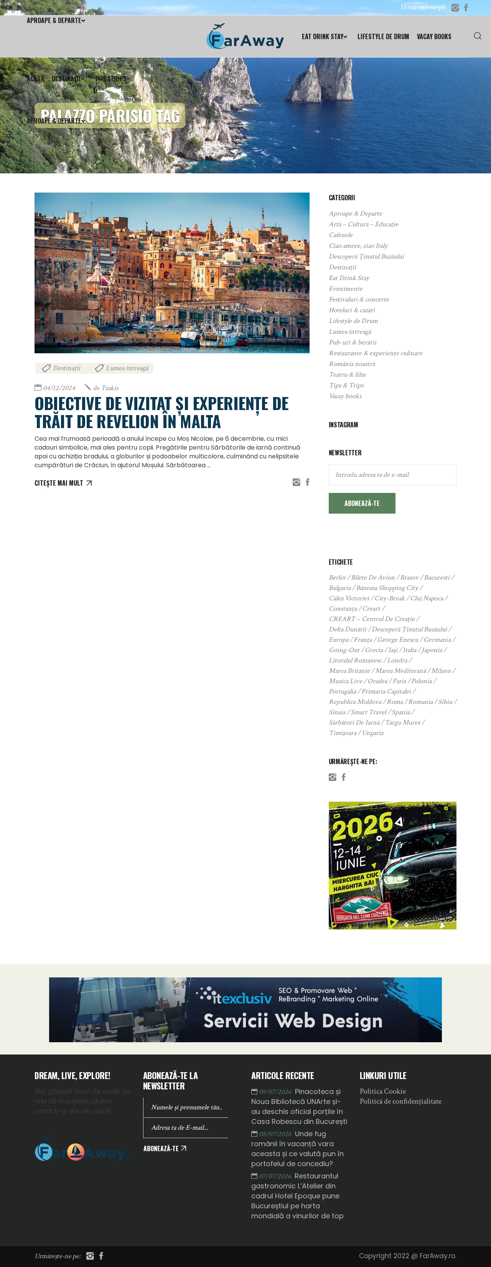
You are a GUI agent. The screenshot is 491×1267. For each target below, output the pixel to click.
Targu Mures (402, 722)
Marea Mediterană (400, 670)
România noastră (352, 363)
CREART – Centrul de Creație (372, 619)
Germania (437, 639)
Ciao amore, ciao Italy (358, 245)
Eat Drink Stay (349, 278)
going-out (344, 650)
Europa (338, 639)
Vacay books (345, 396)
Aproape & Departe (355, 213)
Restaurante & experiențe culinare (375, 353)
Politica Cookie (383, 1091)
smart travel (368, 712)
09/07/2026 (276, 1091)
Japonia (432, 650)
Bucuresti (437, 577)
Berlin (337, 577)
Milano (441, 670)
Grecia (374, 650)
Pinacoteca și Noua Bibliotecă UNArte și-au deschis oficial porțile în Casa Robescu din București (299, 1106)
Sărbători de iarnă (354, 722)
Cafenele (341, 235)
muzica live (345, 681)
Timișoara (342, 732)
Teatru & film (347, 374)
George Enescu (397, 639)
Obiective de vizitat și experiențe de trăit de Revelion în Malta (161, 411)
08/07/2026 (276, 1134)
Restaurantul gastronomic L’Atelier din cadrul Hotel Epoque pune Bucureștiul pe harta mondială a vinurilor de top (297, 1196)
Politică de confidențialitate (401, 1101)
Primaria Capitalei (386, 691)
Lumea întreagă (127, 368)
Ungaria (372, 732)
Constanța (343, 608)
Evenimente (345, 288)
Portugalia (342, 691)
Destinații (66, 368)
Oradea (377, 681)
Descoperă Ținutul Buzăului (366, 256)
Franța (363, 639)
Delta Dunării (347, 629)
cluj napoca (426, 598)
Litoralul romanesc (355, 660)
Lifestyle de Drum (353, 320)
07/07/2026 (276, 1176)
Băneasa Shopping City (387, 587)
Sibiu (445, 701)
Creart (371, 608)
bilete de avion (373, 577)
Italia (409, 650)
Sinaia (337, 712)
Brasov (409, 577)
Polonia (421, 681)
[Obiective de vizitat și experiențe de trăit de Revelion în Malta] (172, 273)
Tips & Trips (346, 385)
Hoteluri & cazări (352, 310)
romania (420, 701)
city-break (389, 598)
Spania (401, 712)
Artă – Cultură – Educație (363, 224)
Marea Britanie (349, 670)
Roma (395, 701)
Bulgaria (340, 587)
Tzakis (105, 388)
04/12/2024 (59, 388)
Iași (392, 650)
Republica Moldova (355, 701)
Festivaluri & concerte (359, 299)
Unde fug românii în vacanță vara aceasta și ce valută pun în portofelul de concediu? (297, 1148)
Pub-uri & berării (352, 342)
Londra (397, 660)
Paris (399, 681)
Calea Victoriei (349, 598)
